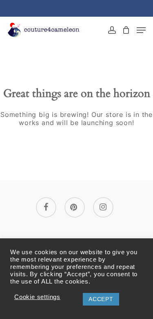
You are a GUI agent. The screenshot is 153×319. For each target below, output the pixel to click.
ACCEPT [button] (101, 299)
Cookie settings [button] (37, 297)
